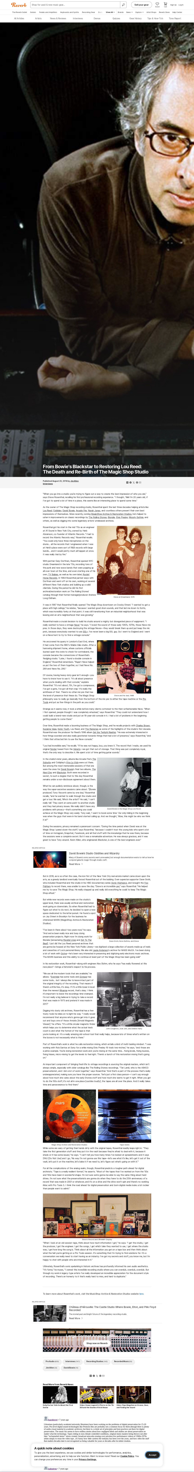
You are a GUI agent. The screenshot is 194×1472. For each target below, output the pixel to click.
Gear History (135, 18)
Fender (53, 749)
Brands (121, 12)
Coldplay (57, 510)
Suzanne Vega (49, 729)
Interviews (78, 18)
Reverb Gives (164, 12)
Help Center (177, 12)
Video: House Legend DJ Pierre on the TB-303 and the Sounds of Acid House (97, 1406)
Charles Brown (143, 725)
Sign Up (173, 5)
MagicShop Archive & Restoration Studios (111, 514)
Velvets (76, 749)
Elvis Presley (122, 517)
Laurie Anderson (100, 950)
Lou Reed (47, 510)
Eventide (55, 976)
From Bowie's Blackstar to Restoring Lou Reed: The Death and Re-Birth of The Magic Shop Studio (95, 469)
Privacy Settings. (88, 1459)
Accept (152, 1455)
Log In (181, 5)
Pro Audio (52, 1361)
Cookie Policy (127, 1456)
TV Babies (53, 574)
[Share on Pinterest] (136, 482)
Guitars (33, 12)
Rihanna (63, 990)
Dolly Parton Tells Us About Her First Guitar (58, 1406)
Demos (97, 18)
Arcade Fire (81, 510)
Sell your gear (141, 4)
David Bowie (69, 510)
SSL (85, 631)
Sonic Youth (63, 729)
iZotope (83, 976)
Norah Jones (94, 510)
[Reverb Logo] (18, 5)
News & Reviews (58, 18)
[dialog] (97, 1455)
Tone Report (175, 18)
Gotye (64, 953)
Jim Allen (74, 481)
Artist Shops (151, 12)
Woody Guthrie (136, 517)
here (141, 1293)
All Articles (19, 18)
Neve (76, 625)
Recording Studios (97, 1361)
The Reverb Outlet (19, 12)
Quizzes (116, 18)
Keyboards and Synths (69, 12)
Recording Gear (88, 12)
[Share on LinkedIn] (127, 482)
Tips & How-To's (155, 18)
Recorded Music (123, 1361)
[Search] (123, 5)
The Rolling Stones (98, 517)
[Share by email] (140, 482)
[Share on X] (133, 482)
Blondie (111, 517)
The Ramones (91, 729)
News (128, 12)
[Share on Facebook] (130, 482)
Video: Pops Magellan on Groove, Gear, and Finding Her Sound (133, 1406)
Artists (38, 18)
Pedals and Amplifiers (48, 12)
